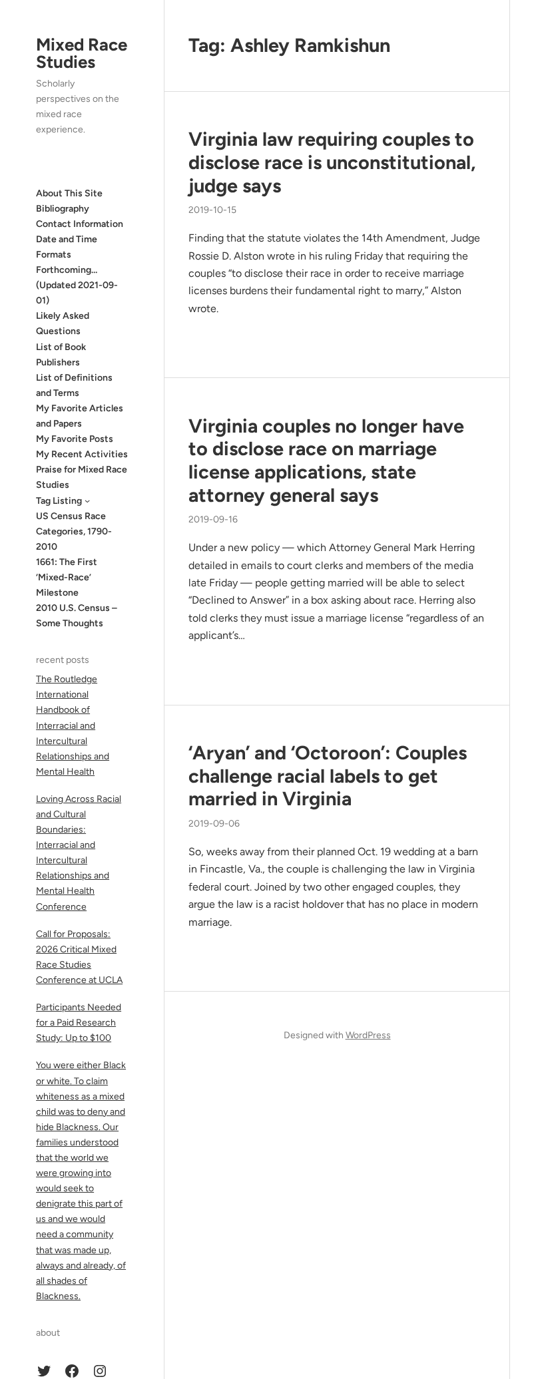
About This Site (69, 193)
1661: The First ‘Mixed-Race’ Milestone (66, 577)
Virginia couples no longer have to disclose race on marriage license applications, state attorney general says (326, 460)
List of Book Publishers (61, 354)
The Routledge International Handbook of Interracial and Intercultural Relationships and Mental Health (72, 725)
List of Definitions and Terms (74, 385)
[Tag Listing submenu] (87, 500)
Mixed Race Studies (81, 53)
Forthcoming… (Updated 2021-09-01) (77, 285)
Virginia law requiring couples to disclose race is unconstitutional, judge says (331, 162)
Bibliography (62, 208)
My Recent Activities (82, 454)
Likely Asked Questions (62, 323)
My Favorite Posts (74, 439)
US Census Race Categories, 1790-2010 (74, 531)
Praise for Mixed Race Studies (81, 477)
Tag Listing (59, 500)
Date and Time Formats (66, 247)
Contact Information (79, 224)
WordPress (368, 1035)
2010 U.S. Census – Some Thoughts (76, 615)
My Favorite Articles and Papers (79, 416)
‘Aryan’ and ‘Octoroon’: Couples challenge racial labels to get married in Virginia (327, 775)
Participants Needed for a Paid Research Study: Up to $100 (78, 1023)
